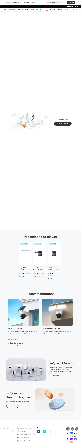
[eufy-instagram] (68, 429)
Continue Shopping (63, 123)
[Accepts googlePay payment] (71, 436)
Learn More (12, 405)
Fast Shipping (23, 431)
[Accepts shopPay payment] (71, 439)
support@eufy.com (10, 430)
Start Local (55, 375)
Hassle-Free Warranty (25, 437)
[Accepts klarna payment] (71, 442)
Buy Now (22, 276)
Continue (71, 2)
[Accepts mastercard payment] (75, 436)
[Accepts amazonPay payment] (67, 433)
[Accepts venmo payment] (75, 439)
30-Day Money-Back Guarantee (27, 434)
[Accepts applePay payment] (75, 433)
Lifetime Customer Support (26, 440)
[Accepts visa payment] (67, 442)
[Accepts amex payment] (71, 433)
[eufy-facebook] (72, 429)
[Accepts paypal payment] (67, 439)
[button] (77, 2)
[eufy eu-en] (5, 9)
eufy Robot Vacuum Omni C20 (53, 269)
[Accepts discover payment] (67, 436)
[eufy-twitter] (76, 429)
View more (11, 336)
